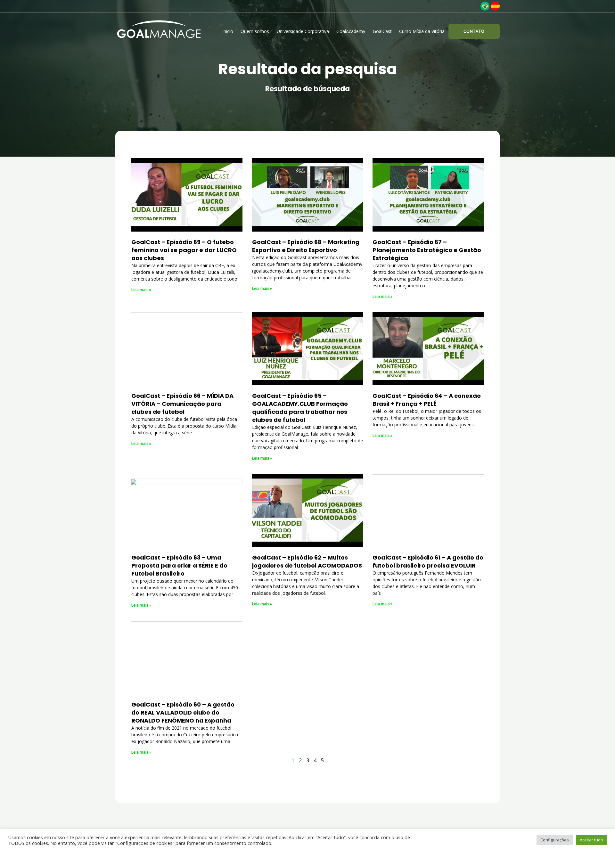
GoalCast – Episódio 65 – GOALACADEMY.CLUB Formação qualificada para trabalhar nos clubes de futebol (300, 408)
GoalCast (382, 31)
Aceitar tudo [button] (591, 840)
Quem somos (255, 31)
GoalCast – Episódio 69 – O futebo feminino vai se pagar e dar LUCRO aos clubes (184, 250)
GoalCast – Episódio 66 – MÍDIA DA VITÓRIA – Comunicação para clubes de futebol (182, 404)
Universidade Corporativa (303, 31)
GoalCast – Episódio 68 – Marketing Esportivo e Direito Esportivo (305, 246)
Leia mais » (141, 289)
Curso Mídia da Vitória (422, 31)
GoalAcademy (350, 31)
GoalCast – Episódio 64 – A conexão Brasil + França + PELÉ (427, 400)
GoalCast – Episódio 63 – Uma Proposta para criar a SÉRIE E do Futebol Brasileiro (179, 565)
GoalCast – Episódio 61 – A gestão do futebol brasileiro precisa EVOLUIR (428, 561)
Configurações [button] (554, 840)
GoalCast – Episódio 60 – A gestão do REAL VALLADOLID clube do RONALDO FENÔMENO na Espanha (182, 712)
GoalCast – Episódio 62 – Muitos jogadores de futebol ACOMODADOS (307, 561)
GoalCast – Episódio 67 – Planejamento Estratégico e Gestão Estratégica (427, 250)
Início (227, 31)
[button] (474, 31)
